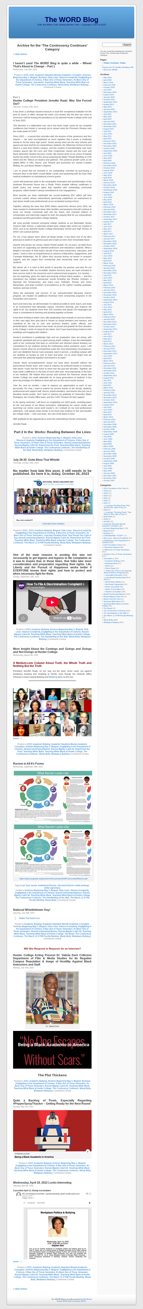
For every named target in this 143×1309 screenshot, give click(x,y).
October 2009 (109, 429)
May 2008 (108, 471)
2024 (106, 510)
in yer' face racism (28, 885)
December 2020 (110, 143)
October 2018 (109, 187)
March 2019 (108, 180)
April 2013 (107, 341)
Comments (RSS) (79, 1301)
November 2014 (110, 295)
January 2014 (109, 319)
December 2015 (110, 270)
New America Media (113, 582)
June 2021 (108, 134)
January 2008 (109, 473)
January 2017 (109, 239)
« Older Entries (20, 54)
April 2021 (107, 139)
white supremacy (52, 888)
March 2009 (108, 446)
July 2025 (107, 90)
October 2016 (109, 246)
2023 (31, 530)
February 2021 (109, 141)
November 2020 (110, 146)
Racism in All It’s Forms (28, 763)
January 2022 (109, 121)
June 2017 (108, 226)
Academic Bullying (43, 530)
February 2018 (109, 207)
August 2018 (108, 192)
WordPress (87, 1299)
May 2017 (108, 229)
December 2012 (110, 351)
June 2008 (108, 468)
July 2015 (107, 275)
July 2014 (107, 305)
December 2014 (110, 292)
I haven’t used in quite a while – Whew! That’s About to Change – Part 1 (52, 65)
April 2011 (107, 385)
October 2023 (109, 99)
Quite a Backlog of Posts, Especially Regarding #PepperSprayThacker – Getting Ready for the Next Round (52, 1102)
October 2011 (109, 373)
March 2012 (108, 361)
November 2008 (110, 456)
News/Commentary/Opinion (77, 443)
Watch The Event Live (29, 918)
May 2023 (108, 107)
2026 (106, 519)
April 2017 (107, 231)
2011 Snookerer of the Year (115, 488)
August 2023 (108, 104)
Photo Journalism (112, 587)
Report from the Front (49, 445)
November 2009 (110, 427)
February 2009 (109, 449)
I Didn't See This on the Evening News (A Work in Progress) (117, 572)
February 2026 (109, 85)
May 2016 (108, 258)
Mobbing (53, 677)
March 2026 (108, 82)
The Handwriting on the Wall (54, 636)
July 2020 (107, 153)
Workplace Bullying (79, 85)
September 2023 (110, 102)
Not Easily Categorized (114, 584)
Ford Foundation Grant (113, 545)
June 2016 (108, 256)
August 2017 (108, 222)
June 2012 (108, 356)
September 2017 (110, 219)
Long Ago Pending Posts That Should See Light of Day (117, 506)
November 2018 (110, 185)
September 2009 (110, 432)
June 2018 (108, 197)
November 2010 (110, 397)
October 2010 (109, 400)
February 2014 (109, 317)
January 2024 (109, 97)
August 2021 (108, 129)
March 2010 (108, 417)
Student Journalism (113, 592)
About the (110, 70)
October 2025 (109, 87)
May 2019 (108, 175)
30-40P (107, 521)
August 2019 (108, 170)
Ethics (107, 566)
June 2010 (108, 410)
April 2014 (107, 312)
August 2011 (108, 378)
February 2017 (109, 236)
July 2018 (107, 195)
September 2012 (110, 353)
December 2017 (110, 212)
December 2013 (110, 322)
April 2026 (107, 80)
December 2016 (110, 241)
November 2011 (110, 371)
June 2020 (108, 156)
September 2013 (110, 329)
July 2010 (107, 407)
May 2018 (108, 200)
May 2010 (108, 412)
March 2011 (108, 388)
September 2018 (110, 190)
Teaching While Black (55, 82)
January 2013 (109, 349)
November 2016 (110, 244)
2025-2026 (29, 75)
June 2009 (108, 439)
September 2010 (110, 402)
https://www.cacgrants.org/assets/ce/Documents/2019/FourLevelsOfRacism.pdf (53, 879)
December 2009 (110, 424)
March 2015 (108, 285)
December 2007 (110, 476)
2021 (106, 498)
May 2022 (108, 117)
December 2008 (110, 454)
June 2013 (108, 336)
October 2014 (109, 297)
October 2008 (109, 458)
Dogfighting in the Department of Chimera (55, 440)
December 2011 (110, 368)
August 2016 (108, 251)
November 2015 (110, 273)
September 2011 (110, 375)
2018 (106, 491)
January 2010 (109, 422)
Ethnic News (110, 568)
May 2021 (108, 136)
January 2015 (109, 290)
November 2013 (110, 324)
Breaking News (111, 563)
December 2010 (110, 395)
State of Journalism (113, 589)
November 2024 (110, 92)
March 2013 (108, 344)
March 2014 (108, 314)
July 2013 (107, 334)
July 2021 (107, 131)
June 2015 (108, 278)
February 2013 (109, 346)
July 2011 (107, 380)
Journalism (38, 82)
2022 (34, 438)
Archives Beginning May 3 (49, 438)
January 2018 (109, 209)
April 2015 (107, 283)
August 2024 (108, 95)
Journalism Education (114, 575)
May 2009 (108, 441)
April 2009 (107, 444)
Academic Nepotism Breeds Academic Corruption (58, 75)
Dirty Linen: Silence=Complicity (62, 77)
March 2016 (108, 263)
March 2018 (108, 204)
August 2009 (108, 434)
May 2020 (108, 158)
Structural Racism (66, 885)
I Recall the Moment (112, 547)
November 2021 (110, 126)
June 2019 (108, 173)
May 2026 (108, 77)
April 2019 (107, 178)
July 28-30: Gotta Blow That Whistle (36, 459)
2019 (106, 493)
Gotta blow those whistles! (53, 524)
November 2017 (110, 214)
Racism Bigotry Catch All (26, 445)
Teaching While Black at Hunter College (55, 540)
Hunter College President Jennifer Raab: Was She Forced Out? (52, 100)
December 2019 (110, 165)
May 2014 (108, 310)
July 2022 (107, 114)
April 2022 (107, 119)
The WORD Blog (71, 19)
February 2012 (109, 363)
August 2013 (108, 331)
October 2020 (109, 148)
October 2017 (109, 217)
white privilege (82, 885)
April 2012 (107, 358)
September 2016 (110, 248)
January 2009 (109, 451)
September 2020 (110, 151)
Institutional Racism (47, 885)
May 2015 (108, 280)
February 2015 (109, 288)
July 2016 (107, 253)
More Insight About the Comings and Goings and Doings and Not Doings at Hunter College (52, 650)
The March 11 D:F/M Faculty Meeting (41, 542)
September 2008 (110, 461)
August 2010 (108, 405)
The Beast (69, 934)
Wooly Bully (63, 85)
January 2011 (109, 393)
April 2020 (107, 161)
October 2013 (109, 327)
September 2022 (110, 112)
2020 (106, 496)
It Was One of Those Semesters (58, 80)
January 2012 (109, 366)
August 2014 (108, 302)
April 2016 (107, 261)
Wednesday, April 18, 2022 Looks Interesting (42, 1182)
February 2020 (109, 163)
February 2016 (109, 266)
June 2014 (108, 307)
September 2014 (110, 300)
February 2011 (109, 390)
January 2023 (109, 109)
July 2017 (107, 224)
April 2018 (107, 202)
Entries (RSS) (62, 1301)
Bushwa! (43, 77)
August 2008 (108, 463)
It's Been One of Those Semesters (47, 443)
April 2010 (107, 415)
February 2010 (109, 419)
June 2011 (108, 383)
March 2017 (108, 234)
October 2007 (109, 480)
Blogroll (33, 77)
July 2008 (107, 466)
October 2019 (109, 168)
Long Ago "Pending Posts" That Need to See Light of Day (117, 513)
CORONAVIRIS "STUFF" (113, 536)
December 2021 (110, 124)
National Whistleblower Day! (31, 909)
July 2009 (107, 436)
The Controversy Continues (44, 85)
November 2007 (110, 478)
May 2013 (108, 339)
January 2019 (109, 183)
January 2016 (109, 268)
